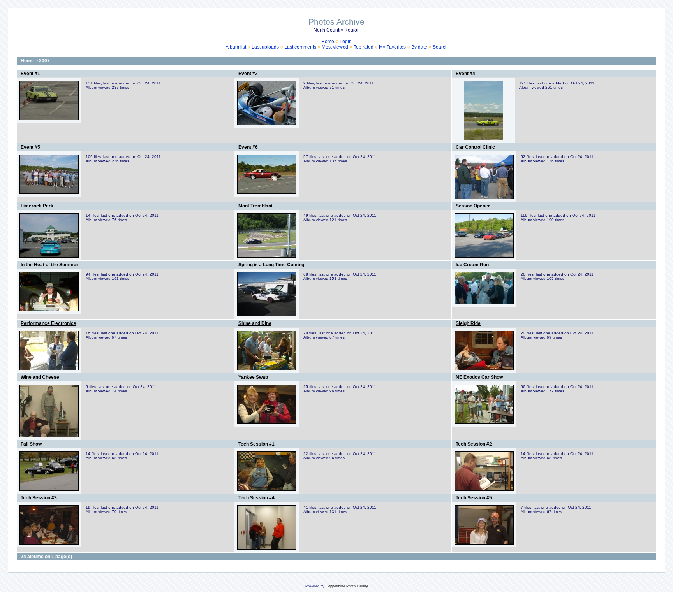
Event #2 (248, 73)
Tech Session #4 (256, 498)
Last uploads (265, 47)
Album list (236, 47)
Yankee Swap (253, 377)
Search (440, 47)
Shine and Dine (254, 323)
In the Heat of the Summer (49, 264)
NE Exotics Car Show (479, 377)
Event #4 (465, 73)
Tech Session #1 (256, 444)
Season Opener (473, 206)
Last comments (300, 47)
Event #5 (30, 147)
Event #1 (30, 73)
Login (346, 41)
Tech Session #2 (474, 444)
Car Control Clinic (475, 147)
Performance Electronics (48, 323)
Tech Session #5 (474, 498)
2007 (44, 60)
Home (327, 41)
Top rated (363, 47)
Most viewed (335, 47)
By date (419, 47)
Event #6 (248, 147)
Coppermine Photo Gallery (347, 586)
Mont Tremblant (255, 206)
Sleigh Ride (468, 323)
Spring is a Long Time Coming (271, 264)
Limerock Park (37, 206)
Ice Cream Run (472, 264)
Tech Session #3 (39, 498)
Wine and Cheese (40, 377)
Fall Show (31, 444)
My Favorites (392, 47)
